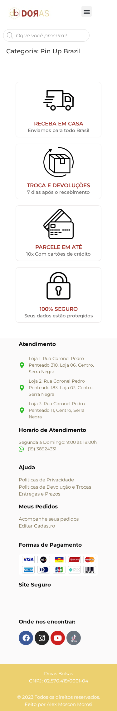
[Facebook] (26, 638)
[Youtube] (58, 638)
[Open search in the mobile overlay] (46, 35)
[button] (86, 11)
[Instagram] (42, 638)
